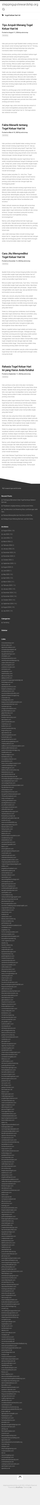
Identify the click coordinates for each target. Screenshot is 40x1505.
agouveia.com (5, 1440)
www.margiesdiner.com (8, 1295)
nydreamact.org (6, 706)
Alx (30, 1487)
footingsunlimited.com (8, 1289)
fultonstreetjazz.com (7, 754)
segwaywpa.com (6, 1214)
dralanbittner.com (6, 840)
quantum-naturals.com (8, 1389)
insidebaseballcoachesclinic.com (11, 1402)
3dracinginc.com (6, 980)
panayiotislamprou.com (8, 739)
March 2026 (7, 541)
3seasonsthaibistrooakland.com (11, 925)
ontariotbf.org (5, 697)
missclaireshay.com (7, 643)
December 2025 (8, 552)
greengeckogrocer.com (8, 883)
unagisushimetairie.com (8, 708)
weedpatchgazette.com (8, 844)
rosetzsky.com (6, 1039)
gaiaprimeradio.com (7, 1087)
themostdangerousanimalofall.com (12, 984)
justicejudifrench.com (8, 1065)
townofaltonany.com (7, 1120)
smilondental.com (7, 873)
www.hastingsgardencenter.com (11, 1348)
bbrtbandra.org (6, 715)
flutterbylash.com (6, 1416)
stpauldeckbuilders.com (8, 1286)
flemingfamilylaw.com (8, 1431)
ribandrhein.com (6, 912)
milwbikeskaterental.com (9, 1116)
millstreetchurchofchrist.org (10, 1407)
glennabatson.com (7, 1000)
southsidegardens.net (8, 1352)
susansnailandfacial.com (9, 1254)
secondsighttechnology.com (10, 879)
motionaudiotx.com (7, 1451)
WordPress (19, 1487)
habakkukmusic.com (7, 1245)
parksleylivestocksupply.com (10, 936)
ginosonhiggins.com (7, 1109)
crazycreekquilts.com (8, 1010)
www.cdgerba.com (7, 1374)
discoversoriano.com (8, 969)
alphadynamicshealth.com (9, 1413)
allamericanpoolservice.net (9, 899)
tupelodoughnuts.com (8, 855)
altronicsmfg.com (7, 676)
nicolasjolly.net (5, 1026)
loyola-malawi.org (7, 945)
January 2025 (7, 589)
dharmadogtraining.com (9, 1448)
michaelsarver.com (7, 881)
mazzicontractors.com (8, 1356)
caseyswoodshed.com (8, 1183)
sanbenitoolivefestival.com (9, 962)
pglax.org (4, 1122)
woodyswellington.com (8, 1363)
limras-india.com (6, 645)
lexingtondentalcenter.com (9, 890)
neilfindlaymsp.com (7, 1164)
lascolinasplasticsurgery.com (10, 1304)
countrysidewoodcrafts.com (10, 693)
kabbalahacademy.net (8, 870)
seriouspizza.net (6, 1197)
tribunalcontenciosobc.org (9, 993)
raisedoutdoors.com (7, 813)
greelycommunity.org (7, 1035)
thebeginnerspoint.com (8, 971)
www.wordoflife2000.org (9, 822)
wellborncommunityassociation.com (12, 746)
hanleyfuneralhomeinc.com (9, 859)
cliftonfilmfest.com (7, 809)
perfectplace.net (6, 923)
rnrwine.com (5, 1433)
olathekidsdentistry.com (8, 857)
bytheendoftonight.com (8, 951)
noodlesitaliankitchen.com (9, 704)
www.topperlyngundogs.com (10, 1262)
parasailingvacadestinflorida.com (11, 1409)
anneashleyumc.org (7, 1282)
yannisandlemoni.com (8, 842)
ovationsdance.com (7, 910)
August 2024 (7, 607)
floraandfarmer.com (7, 787)
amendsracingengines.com (9, 1275)
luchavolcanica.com (7, 1146)
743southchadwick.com (9, 796)
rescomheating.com (7, 1455)
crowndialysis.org (7, 894)
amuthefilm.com (6, 1021)
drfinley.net (4, 1429)
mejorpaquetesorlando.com (10, 862)
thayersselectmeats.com (9, 1210)
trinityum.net (5, 1354)
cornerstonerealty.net (7, 1341)
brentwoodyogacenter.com (9, 1313)
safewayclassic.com (7, 691)
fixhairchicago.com (7, 1186)
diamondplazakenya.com (9, 1383)
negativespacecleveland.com (10, 1124)
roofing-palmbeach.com (8, 800)
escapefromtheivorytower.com (10, 794)
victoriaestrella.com (7, 1157)
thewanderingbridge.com (9, 1067)
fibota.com (4, 1372)
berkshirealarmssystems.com (10, 835)
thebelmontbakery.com (8, 689)
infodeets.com (5, 656)
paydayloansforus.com (8, 686)
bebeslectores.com (7, 772)
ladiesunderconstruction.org (10, 770)
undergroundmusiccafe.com (10, 1464)
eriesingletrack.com (7, 848)
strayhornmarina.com (8, 1002)
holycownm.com (6, 1148)
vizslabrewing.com (7, 838)
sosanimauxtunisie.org (8, 728)
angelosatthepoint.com (8, 1177)
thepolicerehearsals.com (9, 986)
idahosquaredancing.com (9, 824)
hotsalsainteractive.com (8, 658)
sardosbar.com (6, 831)
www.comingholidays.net (9, 973)
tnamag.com (5, 1205)
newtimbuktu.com (7, 673)
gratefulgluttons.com (7, 956)
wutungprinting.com (7, 1111)
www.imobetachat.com (8, 1236)
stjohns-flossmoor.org (8, 1135)
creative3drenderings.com (9, 1227)
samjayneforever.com (8, 1396)
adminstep (24, 32)
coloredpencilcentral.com (9, 807)
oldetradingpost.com (7, 768)
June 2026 (6, 538)
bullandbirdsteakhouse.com (10, 1302)
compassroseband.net (8, 1199)
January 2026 (7, 549)
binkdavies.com (6, 1013)
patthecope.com (6, 1192)
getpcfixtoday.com (7, 713)
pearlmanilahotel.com (8, 721)
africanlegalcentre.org (8, 1030)
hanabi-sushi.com (7, 1326)
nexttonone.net (5, 1247)
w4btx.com (4, 866)
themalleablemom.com (8, 1070)
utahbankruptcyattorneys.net (10, 818)
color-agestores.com (8, 940)
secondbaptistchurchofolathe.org (11, 1442)
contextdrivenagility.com (8, 1056)
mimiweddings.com (7, 1457)
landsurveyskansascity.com (10, 1284)
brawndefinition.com (7, 1006)
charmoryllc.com (6, 978)
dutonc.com (5, 1092)
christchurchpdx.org (7, 1015)
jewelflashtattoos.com (8, 711)
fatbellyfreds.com (6, 1365)
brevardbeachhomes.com (9, 792)
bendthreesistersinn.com (9, 1133)
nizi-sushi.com (5, 1083)
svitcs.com (4, 1194)
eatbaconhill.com (6, 678)
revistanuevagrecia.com (8, 1043)
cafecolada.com (6, 967)
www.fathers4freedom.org (9, 1260)
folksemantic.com (7, 829)
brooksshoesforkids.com (9, 1208)
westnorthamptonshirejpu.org (10, 750)
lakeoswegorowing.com (8, 1435)
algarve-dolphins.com (8, 1105)
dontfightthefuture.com (8, 803)
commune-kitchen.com (8, 1019)
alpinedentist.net (6, 732)
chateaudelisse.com (7, 743)
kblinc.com (4, 846)
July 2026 (6, 534)
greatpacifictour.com (7, 1155)
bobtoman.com (6, 726)
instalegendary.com (7, 700)
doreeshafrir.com (6, 1050)
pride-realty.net (5, 1411)
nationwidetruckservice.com (10, 1151)
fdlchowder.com (6, 1297)
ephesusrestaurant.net (8, 1361)
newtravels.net (5, 684)
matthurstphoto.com (7, 1398)
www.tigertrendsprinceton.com (10, 1258)
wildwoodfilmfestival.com (9, 748)
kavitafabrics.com (7, 1144)
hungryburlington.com (8, 1074)
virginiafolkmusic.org (7, 908)
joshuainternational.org (8, 1251)
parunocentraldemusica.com (10, 1376)
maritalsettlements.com (8, 1113)
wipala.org (4, 943)
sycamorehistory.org (7, 1339)
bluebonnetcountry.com (8, 717)
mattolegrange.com (7, 1096)
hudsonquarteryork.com (9, 1370)
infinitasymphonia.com (8, 1028)
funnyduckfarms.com (8, 1420)
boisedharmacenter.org (8, 938)
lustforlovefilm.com (7, 1024)
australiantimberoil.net (8, 774)
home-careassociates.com (9, 932)
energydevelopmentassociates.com (12, 785)
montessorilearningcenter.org (10, 1391)
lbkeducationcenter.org (8, 919)
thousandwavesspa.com (9, 1159)
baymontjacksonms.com (9, 1118)
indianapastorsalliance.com (10, 1179)
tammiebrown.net (6, 1089)
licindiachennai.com (7, 651)
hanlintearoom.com (7, 1418)
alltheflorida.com (6, 1400)
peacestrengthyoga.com (9, 1269)
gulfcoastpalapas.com (8, 1216)
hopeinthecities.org (7, 954)
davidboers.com (6, 1234)
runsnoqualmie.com (7, 1291)
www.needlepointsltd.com (9, 1299)
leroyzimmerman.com (8, 1426)
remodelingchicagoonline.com (10, 1310)
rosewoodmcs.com (7, 1337)
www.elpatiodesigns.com (9, 1367)
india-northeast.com (7, 798)
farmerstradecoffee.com (9, 1229)
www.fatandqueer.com (8, 1280)
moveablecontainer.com (8, 759)
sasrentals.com (6, 877)
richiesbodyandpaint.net (8, 649)
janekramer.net (5, 1081)
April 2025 (6, 578)
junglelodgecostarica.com (9, 1098)
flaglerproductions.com (8, 1004)
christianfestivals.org (7, 1100)
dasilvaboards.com (7, 997)
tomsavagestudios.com (8, 903)
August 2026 (7, 530)
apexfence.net (5, 1468)
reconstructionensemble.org (10, 1142)
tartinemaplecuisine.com (9, 1078)
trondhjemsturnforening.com (10, 1381)
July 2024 (6, 611)
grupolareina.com (6, 761)
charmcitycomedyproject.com (10, 1052)
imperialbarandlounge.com (9, 811)
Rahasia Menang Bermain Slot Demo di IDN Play (17, 515)
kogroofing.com (6, 730)
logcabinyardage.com (8, 1232)
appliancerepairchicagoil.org (10, 695)
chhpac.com (5, 1446)
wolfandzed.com (6, 1328)
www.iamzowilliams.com (9, 1345)
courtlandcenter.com (7, 1162)
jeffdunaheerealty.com (8, 1267)
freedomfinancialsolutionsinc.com (12, 1271)
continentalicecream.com (9, 1008)
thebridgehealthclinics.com (9, 1219)
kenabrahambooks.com (8, 1017)
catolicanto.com (6, 916)
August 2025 (7, 567)
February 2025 (7, 585)
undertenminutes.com (8, 667)
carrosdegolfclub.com (8, 783)
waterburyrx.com (6, 1172)
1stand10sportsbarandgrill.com (11, 864)
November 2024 (8, 596)
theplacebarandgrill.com (8, 1170)
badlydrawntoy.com (7, 1240)
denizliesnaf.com (6, 1188)
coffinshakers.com (7, 1061)
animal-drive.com (6, 1203)
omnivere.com (5, 669)
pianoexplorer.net (6, 1350)
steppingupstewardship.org (20, 4)
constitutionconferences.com (10, 1190)
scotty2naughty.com (7, 1048)
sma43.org (4, 1308)
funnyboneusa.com (7, 1137)
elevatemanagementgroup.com (11, 1424)
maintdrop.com (6, 724)
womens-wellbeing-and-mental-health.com (14, 905)
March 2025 (7, 581)
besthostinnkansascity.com (10, 1459)
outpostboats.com (7, 949)
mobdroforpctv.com (7, 958)
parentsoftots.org (6, 1225)
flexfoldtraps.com (6, 1273)
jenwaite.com (5, 1422)
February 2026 (7, 545)
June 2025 (6, 570)
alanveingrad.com (7, 1107)
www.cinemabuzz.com (8, 1332)
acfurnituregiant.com (7, 665)
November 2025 (8, 556)
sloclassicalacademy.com (9, 995)
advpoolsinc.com (6, 1175)
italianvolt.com (5, 833)
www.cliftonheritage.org (8, 1306)
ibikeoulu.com (5, 1059)
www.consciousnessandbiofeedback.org (14, 1343)
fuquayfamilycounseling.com (10, 1437)
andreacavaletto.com (8, 934)
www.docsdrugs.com (8, 1293)
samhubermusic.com (8, 1466)
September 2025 (8, 563)
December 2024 (8, 592)
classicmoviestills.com (8, 965)
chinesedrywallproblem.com (10, 1131)
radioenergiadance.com (8, 735)
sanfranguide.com (7, 975)
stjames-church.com (7, 1046)
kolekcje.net (5, 914)
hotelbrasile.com (6, 752)
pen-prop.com (5, 1256)
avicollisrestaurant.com (8, 1166)
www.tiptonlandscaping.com (10, 1315)
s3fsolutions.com (7, 789)
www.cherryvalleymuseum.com (11, 763)
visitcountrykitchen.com (8, 1102)
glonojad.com (5, 1041)
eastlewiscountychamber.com (10, 991)
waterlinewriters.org (7, 1221)
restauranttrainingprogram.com (11, 897)
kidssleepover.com (7, 682)
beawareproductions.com (9, 1054)
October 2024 (7, 600)
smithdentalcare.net (7, 1461)
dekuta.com (5, 1330)
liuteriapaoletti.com (7, 1127)
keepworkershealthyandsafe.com (11, 702)
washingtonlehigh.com (8, 1321)
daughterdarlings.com (8, 654)
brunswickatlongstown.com (10, 1076)
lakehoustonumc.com (8, 1243)
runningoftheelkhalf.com (9, 1264)
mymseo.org (5, 1444)
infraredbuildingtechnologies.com (11, 778)
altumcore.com (6, 1201)
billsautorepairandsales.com (10, 1387)
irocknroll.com (5, 820)
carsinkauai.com (6, 1405)
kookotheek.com (6, 737)
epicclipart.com (6, 719)
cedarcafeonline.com (8, 662)
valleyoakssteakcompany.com (10, 1181)
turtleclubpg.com (6, 1153)
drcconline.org (5, 1168)
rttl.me (3, 1453)
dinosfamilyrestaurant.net (9, 776)
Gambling (5, 35)
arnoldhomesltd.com (7, 805)
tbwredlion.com (6, 1385)
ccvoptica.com (6, 1319)
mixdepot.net (5, 1334)
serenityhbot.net (6, 1249)
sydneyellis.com (6, 892)
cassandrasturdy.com (8, 960)
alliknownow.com (6, 989)
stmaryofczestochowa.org (9, 1063)
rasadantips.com (6, 671)
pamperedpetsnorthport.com (10, 851)
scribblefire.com (6, 927)
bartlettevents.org (6, 757)
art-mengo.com (6, 1085)
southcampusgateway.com (9, 741)
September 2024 (8, 603)
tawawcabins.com (7, 827)
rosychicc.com (6, 947)
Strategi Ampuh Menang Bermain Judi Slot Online (18, 519)
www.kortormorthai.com (9, 1278)
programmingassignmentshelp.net (12, 680)
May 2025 (6, 574)
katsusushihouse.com (8, 1032)
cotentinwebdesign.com (8, 765)
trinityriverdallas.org (7, 921)
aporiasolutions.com (7, 1212)
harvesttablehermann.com (9, 781)
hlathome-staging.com (8, 886)
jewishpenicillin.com (7, 901)
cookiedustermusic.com (9, 1140)
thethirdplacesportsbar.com (10, 1359)
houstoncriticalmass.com (9, 982)
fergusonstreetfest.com (8, 1394)
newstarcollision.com (8, 875)
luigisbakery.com (6, 1324)
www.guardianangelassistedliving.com (13, 1378)
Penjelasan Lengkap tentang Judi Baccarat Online (18, 506)
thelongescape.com (7, 1094)
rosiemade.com (6, 853)
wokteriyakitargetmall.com (9, 888)
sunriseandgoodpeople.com (10, 1129)
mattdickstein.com (7, 1238)
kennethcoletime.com (8, 1072)
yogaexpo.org (5, 930)
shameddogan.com (7, 1223)
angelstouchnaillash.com (9, 868)
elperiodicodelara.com (8, 647)
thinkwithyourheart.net (8, 816)
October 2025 (7, 560)
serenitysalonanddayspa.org (10, 660)
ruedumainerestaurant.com (9, 1037)
